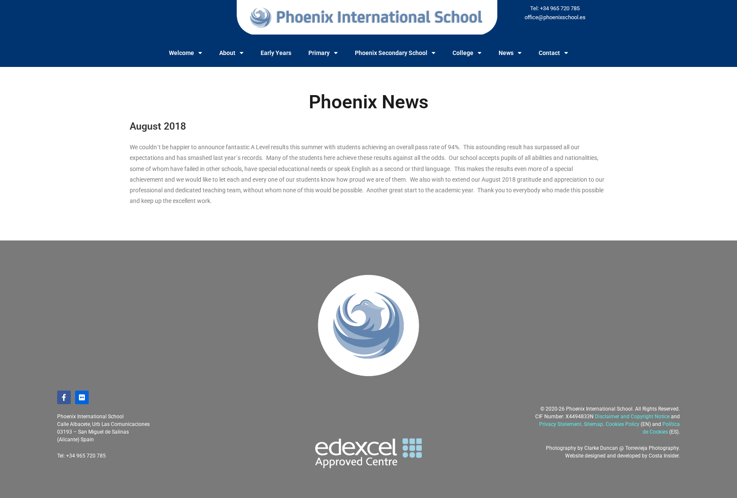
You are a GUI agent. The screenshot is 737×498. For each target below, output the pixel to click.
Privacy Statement (560, 424)
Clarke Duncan (601, 448)
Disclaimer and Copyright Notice (632, 417)
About (227, 52)
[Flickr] (82, 397)
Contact (549, 52)
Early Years (276, 52)
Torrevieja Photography (652, 448)
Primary (319, 52)
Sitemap (593, 424)
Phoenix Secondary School (391, 52)
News (506, 52)
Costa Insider (664, 456)
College (463, 52)
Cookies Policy (622, 424)
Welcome (181, 52)
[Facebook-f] (64, 397)
